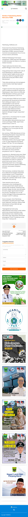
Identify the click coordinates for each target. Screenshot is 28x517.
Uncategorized (5, 22)
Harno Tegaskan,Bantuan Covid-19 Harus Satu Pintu (21, 233)
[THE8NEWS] (14, 8)
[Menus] (2, 8)
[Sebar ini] (18, 20)
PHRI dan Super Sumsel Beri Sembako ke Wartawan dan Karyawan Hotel (7, 233)
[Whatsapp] (18, 23)
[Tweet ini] (20, 20)
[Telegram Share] (23, 20)
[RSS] (14, 226)
